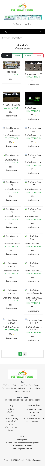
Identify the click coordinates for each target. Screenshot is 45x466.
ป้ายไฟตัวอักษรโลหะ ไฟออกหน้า (34, 328)
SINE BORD (11, 72)
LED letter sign (11, 75)
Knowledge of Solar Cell (22, 448)
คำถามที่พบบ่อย (11, 427)
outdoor (28, 55)
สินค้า (29, 24)
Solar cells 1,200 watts (22, 445)
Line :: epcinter (34, 412)
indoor (17, 55)
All (7, 55)
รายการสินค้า (11, 421)
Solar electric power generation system (22, 442)
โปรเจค (11, 415)
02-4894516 (22, 400)
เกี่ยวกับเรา (11, 412)
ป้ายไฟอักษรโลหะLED (33, 243)
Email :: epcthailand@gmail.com (34, 417)
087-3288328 (34, 400)
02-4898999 (10, 400)
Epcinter (22, 460)
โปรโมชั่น (11, 424)
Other (38, 55)
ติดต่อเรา (18, 24)
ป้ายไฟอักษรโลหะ (11, 160)
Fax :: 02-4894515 (34, 421)
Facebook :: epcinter (34, 409)
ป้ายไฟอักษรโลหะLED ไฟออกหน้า (33, 299)
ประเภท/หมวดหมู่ (11, 418)
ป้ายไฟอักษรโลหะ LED (33, 74)
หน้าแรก (7, 38)
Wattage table (23, 439)
